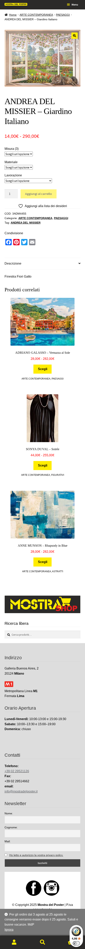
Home (13, 14)
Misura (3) (12, 148)
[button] (74, 35)
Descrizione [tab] (13, 263)
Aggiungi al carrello (38, 194)
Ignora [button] (9, 929)
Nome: (9, 813)
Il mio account (14, 942)
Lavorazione (13, 175)
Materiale (11, 162)
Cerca (42, 942)
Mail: (7, 841)
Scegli (42, 369)
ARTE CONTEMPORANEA (36, 14)
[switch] (76, 943)
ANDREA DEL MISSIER (26, 222)
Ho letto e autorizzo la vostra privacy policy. (36, 855)
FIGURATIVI (57, 475)
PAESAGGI (63, 14)
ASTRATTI (57, 571)
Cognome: (11, 827)
